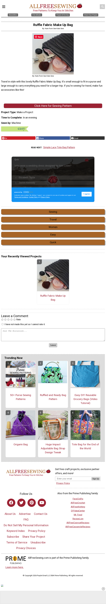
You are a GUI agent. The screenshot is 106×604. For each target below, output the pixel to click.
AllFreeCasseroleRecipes (77, 526)
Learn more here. (15, 567)
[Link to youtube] (42, 503)
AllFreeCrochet (78, 503)
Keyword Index (16, 531)
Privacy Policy (36, 531)
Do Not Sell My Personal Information (26, 525)
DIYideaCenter (78, 510)
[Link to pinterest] (31, 503)
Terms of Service (16, 542)
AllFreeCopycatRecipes (78, 522)
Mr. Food (78, 514)
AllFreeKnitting (78, 506)
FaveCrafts (78, 499)
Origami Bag (21, 444)
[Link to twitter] (21, 503)
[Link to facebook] (11, 503)
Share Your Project (33, 536)
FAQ (25, 519)
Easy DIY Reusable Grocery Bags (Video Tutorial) (85, 399)
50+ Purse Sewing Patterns (20, 397)
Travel (53, 219)
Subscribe (13, 536)
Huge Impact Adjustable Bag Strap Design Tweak (53, 448)
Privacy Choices (26, 548)
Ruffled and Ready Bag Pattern (53, 397)
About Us (10, 514)
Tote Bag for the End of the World (85, 446)
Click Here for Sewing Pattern (53, 105)
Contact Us (40, 514)
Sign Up (95, 479)
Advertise (25, 514)
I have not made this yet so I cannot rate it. (24, 324)
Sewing (53, 211)
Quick (53, 242)
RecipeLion (77, 518)
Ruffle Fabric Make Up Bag (53, 297)
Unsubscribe (38, 542)
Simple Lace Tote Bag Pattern (59, 147)
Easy (53, 234)
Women (53, 227)
